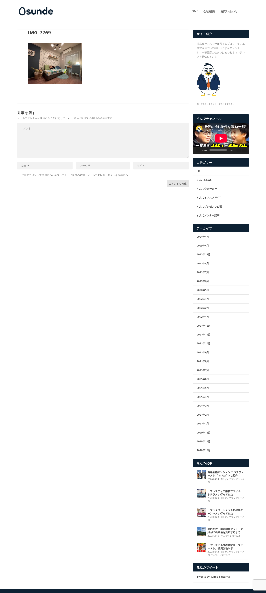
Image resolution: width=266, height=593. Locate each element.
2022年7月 (203, 272)
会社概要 (209, 11)
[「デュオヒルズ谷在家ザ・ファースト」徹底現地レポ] (201, 547)
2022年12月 (203, 254)
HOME (193, 11)
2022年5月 (203, 290)
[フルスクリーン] (244, 150)
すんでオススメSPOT (209, 197)
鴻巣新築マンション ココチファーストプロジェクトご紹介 (226, 473)
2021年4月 (203, 397)
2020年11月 (203, 441)
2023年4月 (203, 245)
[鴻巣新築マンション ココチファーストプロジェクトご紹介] (201, 474)
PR (198, 171)
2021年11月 (203, 334)
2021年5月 (203, 388)
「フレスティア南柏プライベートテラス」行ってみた (225, 492)
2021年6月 (203, 379)
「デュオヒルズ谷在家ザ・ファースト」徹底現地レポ (225, 546)
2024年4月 (203, 236)
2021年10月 (203, 343)
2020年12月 (203, 432)
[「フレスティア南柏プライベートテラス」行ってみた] (201, 493)
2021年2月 (203, 414)
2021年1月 (203, 423)
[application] (221, 138)
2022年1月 (203, 316)
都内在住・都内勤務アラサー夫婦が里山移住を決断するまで (225, 530)
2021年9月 (203, 352)
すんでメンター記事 (208, 215)
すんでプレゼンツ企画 (209, 206)
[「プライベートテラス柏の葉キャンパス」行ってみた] (201, 512)
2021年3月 (203, 405)
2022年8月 (203, 263)
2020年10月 (203, 450)
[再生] (198, 150)
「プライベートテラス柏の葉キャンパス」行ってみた (225, 511)
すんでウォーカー (207, 188)
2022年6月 (203, 281)
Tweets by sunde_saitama (213, 576)
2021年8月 (203, 361)
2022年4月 (203, 299)
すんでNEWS (204, 179)
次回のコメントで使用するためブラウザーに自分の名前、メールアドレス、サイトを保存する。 (76, 175)
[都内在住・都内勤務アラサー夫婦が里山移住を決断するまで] (201, 531)
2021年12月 (203, 325)
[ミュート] (239, 150)
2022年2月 (203, 308)
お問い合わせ (229, 11)
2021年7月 (203, 370)
